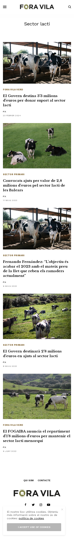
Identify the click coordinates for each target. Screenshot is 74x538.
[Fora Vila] (37, 7)
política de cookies (31, 518)
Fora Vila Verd (13, 89)
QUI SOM (28, 480)
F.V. (5, 111)
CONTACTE (44, 480)
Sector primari (14, 174)
